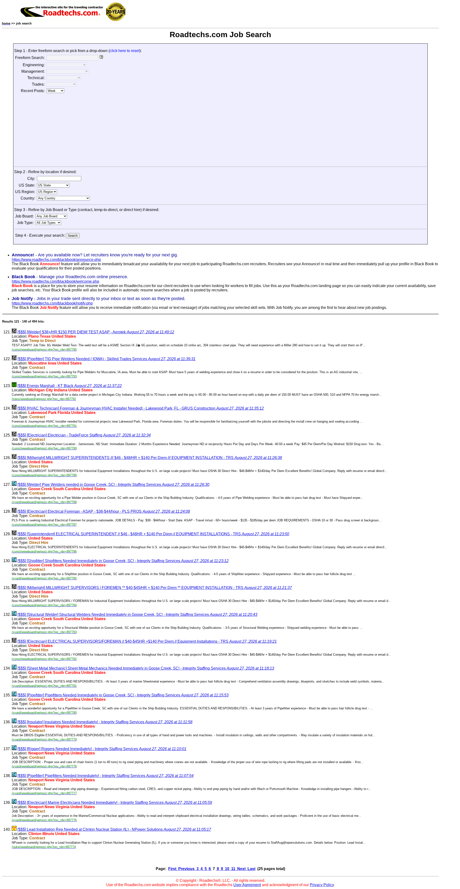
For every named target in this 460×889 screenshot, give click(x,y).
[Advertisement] (220, 130)
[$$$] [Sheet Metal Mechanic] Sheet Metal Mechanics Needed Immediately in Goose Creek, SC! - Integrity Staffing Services (145, 668)
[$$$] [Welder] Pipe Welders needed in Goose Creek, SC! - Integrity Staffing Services (113, 485)
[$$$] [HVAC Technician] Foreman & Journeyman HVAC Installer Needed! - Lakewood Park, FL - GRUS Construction (140, 408)
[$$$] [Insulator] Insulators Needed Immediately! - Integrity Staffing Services (104, 722)
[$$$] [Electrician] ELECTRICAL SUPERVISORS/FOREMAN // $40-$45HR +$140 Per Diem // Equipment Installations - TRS (147, 641)
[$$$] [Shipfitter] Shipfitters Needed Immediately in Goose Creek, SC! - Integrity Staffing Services (123, 561)
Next (241, 869)
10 (227, 869)
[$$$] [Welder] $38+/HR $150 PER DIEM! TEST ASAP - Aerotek (95, 332)
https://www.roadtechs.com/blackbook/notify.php (52, 303)
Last (251, 869)
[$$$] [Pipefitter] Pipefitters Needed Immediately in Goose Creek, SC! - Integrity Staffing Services (123, 695)
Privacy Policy (322, 885)
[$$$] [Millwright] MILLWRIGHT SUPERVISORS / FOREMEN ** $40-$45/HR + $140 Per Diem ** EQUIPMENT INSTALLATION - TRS (154, 588)
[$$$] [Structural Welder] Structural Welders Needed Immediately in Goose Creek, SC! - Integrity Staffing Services (137, 614)
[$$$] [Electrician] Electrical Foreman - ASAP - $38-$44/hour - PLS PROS (103, 511)
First (172, 869)
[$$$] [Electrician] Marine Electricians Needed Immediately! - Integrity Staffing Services (114, 803)
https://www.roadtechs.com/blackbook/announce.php (56, 260)
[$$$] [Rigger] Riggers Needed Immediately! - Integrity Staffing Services (101, 749)
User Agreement (247, 885)
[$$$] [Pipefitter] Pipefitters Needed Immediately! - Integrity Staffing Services (105, 776)
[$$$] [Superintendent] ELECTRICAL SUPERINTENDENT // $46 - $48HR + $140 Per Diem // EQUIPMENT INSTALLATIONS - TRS (153, 534)
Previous (186, 869)
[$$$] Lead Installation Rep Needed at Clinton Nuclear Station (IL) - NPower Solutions (114, 829)
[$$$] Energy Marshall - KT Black (69, 386)
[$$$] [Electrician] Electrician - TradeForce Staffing (84, 435)
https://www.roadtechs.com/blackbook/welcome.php (55, 281)
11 (233, 869)
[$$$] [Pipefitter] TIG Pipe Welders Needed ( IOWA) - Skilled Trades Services (106, 359)
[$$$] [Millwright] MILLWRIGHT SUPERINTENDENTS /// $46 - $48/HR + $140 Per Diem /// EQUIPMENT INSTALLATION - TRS (149, 458)
